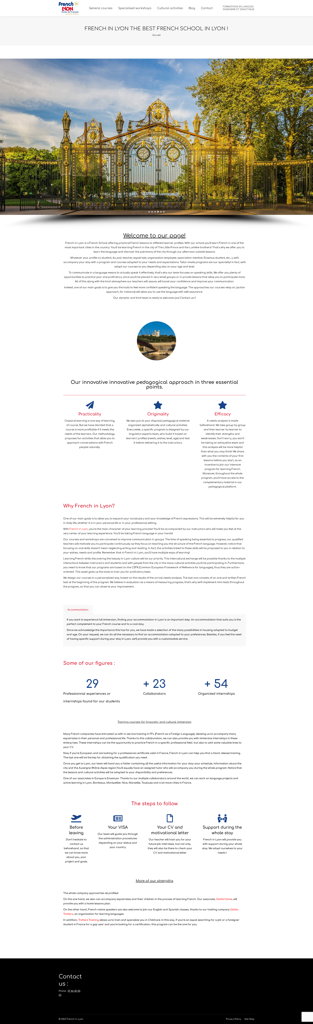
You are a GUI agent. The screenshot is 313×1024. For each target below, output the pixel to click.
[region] (156, 144)
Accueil (156, 35)
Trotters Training (88, 920)
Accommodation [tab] (77, 609)
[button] (5, 136)
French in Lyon (78, 529)
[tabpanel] (154, 630)
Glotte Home (224, 899)
